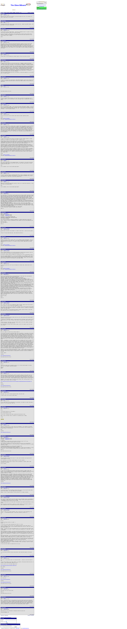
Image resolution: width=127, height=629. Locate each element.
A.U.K (4, 61)
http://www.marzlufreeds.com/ (6, 355)
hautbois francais (6, 228)
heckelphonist (6, 608)
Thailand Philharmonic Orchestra (10, 119)
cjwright (5, 14)
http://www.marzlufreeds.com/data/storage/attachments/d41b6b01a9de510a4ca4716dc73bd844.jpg (16, 381)
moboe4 (5, 598)
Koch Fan (5, 41)
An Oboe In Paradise (6, 118)
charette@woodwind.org (25, 628)
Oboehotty (5, 29)
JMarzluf (5, 424)
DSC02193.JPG (7, 215)
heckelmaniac (6, 193)
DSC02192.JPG (7, 214)
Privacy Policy (17, 628)
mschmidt (5, 160)
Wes (4, 400)
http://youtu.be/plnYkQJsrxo (5, 579)
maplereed (5, 518)
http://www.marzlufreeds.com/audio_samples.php (8, 565)
